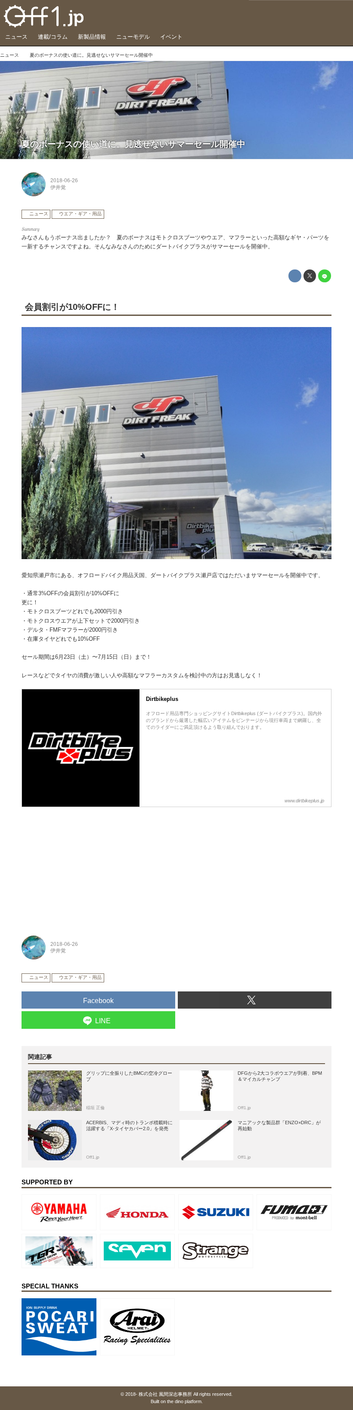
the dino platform (184, 1401)
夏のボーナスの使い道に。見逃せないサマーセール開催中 (133, 144)
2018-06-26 (64, 180)
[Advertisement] (86, 866)
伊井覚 (58, 187)
